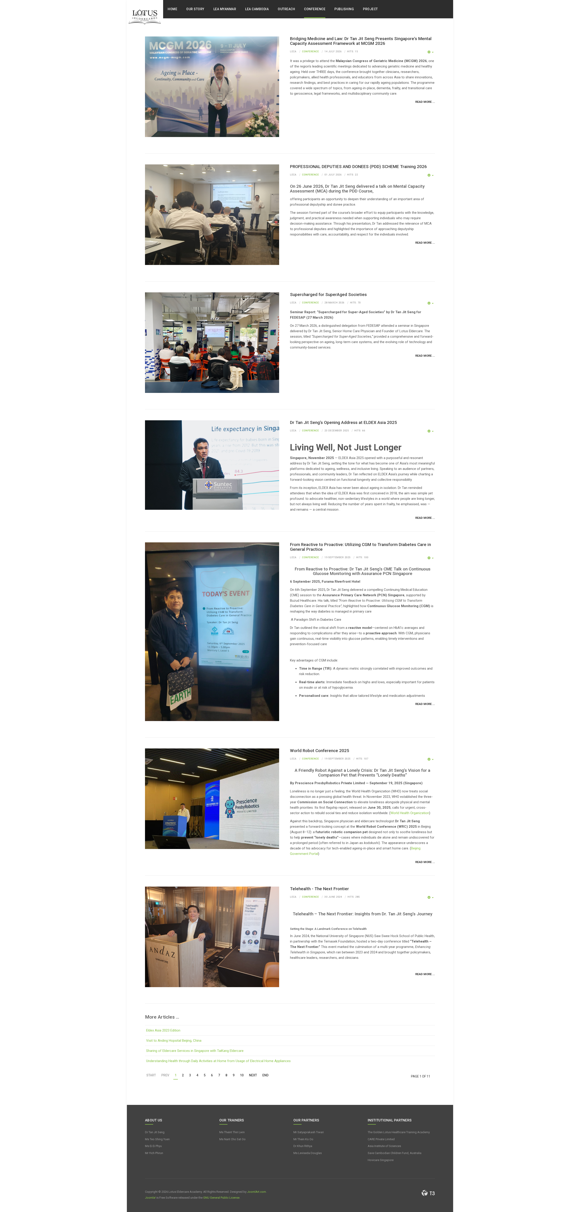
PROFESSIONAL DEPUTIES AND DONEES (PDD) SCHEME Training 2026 (358, 166)
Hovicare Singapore (381, 1160)
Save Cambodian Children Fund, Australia (394, 1153)
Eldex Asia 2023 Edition (163, 1030)
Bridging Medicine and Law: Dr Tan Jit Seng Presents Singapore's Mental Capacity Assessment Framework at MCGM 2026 (361, 41)
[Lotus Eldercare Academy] (145, 18)
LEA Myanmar (224, 9)
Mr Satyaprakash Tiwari (308, 1132)
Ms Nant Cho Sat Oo (232, 1139)
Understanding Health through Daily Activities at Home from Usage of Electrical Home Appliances (218, 1061)
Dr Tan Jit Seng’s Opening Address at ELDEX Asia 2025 (343, 422)
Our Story (195, 9)
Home (172, 9)
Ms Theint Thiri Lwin (232, 1132)
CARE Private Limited (381, 1139)
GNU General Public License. (221, 1197)
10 (242, 1075)
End (265, 1075)
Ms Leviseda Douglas (307, 1153)
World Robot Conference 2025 (319, 750)
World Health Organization (409, 813)
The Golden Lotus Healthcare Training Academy (399, 1132)
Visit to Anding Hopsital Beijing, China (173, 1041)
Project (370, 9)
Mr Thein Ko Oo (303, 1139)
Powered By (428, 1193)
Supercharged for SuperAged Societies (328, 294)
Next (253, 1075)
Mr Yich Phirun (154, 1153)
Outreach (286, 9)
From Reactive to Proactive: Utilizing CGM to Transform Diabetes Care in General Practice (360, 547)
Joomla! (150, 1197)
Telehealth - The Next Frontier (319, 888)
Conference (314, 9)
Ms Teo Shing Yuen (157, 1139)
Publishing (344, 9)
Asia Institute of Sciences (384, 1146)
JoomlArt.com (256, 1191)
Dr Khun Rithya (302, 1146)
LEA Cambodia (257, 9)
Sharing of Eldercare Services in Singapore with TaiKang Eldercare (195, 1051)
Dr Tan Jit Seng (154, 1132)
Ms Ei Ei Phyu (153, 1146)
